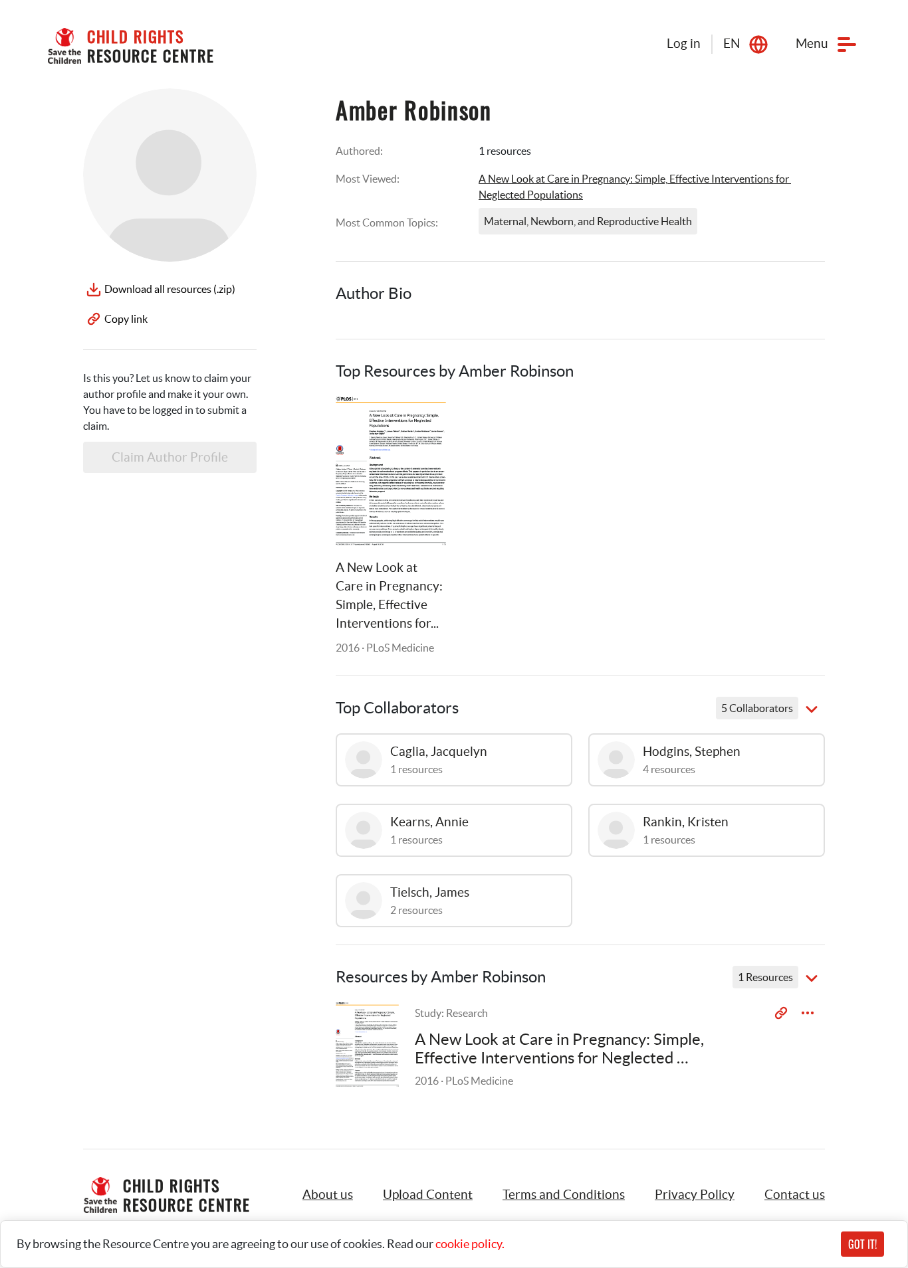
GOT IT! (862, 1244)
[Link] (419, 423)
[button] (428, 1195)
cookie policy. (470, 1244)
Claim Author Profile (170, 457)
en (731, 43)
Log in (684, 43)
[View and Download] (807, 1013)
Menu (812, 43)
